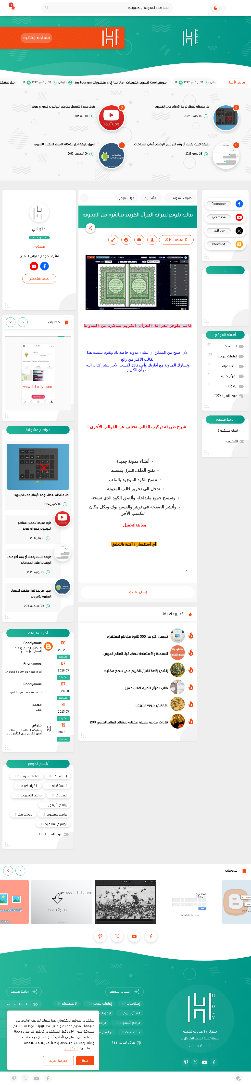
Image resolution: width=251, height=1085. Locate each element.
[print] (126, 240)
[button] (90, 228)
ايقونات (222, 385)
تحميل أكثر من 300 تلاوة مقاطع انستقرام (137, 636)
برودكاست (24, 814)
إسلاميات (222, 345)
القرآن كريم (222, 375)
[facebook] (44, 266)
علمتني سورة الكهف (152, 705)
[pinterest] (100, 936)
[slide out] (236, 7)
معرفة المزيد (58, 1060)
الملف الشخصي (39, 278)
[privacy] (238, 1078)
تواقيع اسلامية (54, 824)
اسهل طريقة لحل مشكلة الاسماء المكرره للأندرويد (64, 144)
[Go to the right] (10, 322)
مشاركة (63, 657)
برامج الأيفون (55, 805)
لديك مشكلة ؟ (227, 430)
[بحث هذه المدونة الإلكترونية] (46, 7)
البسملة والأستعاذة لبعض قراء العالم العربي (135, 654)
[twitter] (117, 936)
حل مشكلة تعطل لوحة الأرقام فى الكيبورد (182, 106)
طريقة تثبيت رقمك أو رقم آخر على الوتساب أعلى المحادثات (172, 144)
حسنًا (85, 1060)
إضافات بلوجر (222, 355)
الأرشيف (232, 441)
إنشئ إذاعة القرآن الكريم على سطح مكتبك (136, 671)
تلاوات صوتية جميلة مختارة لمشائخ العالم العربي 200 (129, 722)
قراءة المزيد (71, 1048)
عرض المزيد (225, 396)
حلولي (39, 228)
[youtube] (34, 266)
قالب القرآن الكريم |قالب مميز (146, 688)
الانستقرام (222, 365)
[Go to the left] (23, 322)
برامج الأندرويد (29, 795)
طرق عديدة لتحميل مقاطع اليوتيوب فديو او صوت (63, 106)
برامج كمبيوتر (54, 814)
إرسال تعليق (137, 592)
